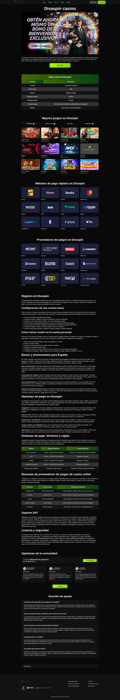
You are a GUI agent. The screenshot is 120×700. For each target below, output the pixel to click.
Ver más (60, 586)
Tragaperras (88, 123)
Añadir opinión (90, 560)
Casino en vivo (49, 123)
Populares (29, 123)
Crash (68, 123)
